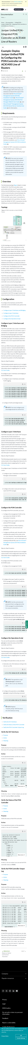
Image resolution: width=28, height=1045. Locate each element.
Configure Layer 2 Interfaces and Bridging (14, 310)
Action (5, 738)
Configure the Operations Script (11, 318)
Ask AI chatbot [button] (17, 1)
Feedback (5, 1018)
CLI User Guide (5, 370)
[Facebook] (3, 991)
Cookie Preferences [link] (8, 1027)
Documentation (7, 14)
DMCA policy (6, 1008)
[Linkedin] (13, 991)
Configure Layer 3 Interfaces (10, 313)
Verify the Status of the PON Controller (13, 724)
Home (2, 22)
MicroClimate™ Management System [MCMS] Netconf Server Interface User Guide (13, 106)
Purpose (5, 735)
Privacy (4, 999)
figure (15, 185)
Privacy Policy (5, 1036)
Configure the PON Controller (11, 316)
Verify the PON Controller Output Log (13, 727)
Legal (3, 1004)
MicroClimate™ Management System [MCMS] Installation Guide (12, 95)
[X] (6, 991)
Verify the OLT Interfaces (10, 721)
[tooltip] (24, 47)
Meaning (5, 740)
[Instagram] (10, 991)
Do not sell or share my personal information (12, 1013)
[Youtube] (16, 991)
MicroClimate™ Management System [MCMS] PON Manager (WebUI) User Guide (13, 100)
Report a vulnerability (8, 1022)
